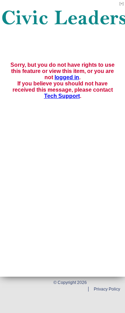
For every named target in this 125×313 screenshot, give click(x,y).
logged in (67, 77)
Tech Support (62, 96)
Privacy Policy (107, 289)
